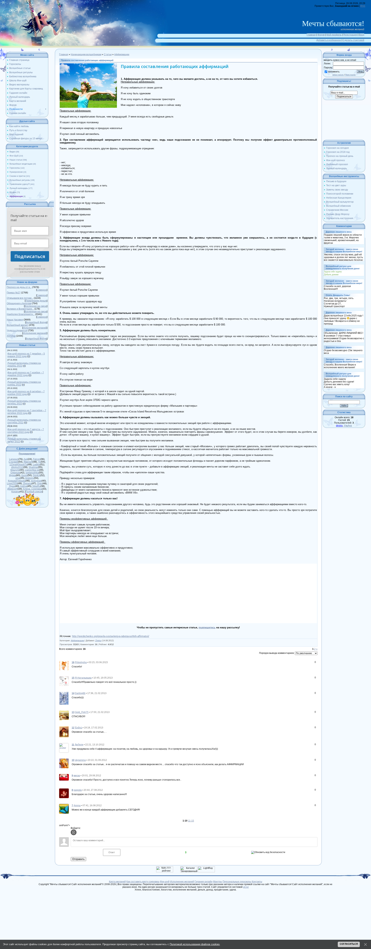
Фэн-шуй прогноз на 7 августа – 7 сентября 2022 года (25, 430)
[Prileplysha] (64, 665)
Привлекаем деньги (36, 300)
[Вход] (74, 832)
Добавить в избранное (328, 40)
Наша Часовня (15, 319)
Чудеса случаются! (17, 330)
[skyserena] (64, 763)
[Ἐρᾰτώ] (64, 731)
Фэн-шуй (164, 881)
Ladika (36, 464)
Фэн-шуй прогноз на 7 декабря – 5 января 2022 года (26, 355)
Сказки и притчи (17, 176)
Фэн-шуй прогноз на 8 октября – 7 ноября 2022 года (26, 393)
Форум (321, 34)
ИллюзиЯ (12, 489)
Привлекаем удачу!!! (19, 184)
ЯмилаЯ (28, 461)
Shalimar (33, 467)
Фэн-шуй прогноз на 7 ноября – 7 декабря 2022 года (25, 374)
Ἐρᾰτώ (78, 727)
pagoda (78, 790)
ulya (17, 478)
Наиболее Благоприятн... (21, 314)
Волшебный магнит (17, 325)
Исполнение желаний (35, 327)
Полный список (34, 491)
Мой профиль (333, 34)
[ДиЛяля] (64, 748)
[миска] (64, 777)
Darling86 (80, 693)
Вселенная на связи (36, 306)
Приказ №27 (13, 292)
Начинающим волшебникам (86, 54)
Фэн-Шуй (13, 156)
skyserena (80, 760)
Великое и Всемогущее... (20, 309)
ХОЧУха (11, 336)
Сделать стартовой (353, 40)
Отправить (78, 859)
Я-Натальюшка (83, 677)
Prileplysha (81, 662)
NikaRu (36, 486)
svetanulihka (32, 472)
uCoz (246, 887)
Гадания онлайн (204, 881)
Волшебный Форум (36, 322)
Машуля (15, 470)
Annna (77, 805)
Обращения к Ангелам (19, 303)
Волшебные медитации (20, 164)
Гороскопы (14, 168)
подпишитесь (207, 627)
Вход (361, 34)
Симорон (42, 290)
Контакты (257, 881)
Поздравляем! (27, 453)
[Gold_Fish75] (64, 715)
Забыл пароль (338, 75)
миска (77, 775)
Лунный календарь (18, 188)
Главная (311, 34)
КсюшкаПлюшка (17, 480)
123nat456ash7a (18, 464)
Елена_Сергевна (32, 489)
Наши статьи (15, 160)
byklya (23, 486)
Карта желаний (117, 881)
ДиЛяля (79, 744)
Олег (39, 483)
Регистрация (350, 34)
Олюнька (15, 472)
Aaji (26, 459)
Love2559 (12, 483)
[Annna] (64, 808)
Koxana (15, 491)
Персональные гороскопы (237, 881)
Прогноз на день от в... (19, 287)
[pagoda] (64, 793)
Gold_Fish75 (81, 712)
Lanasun (13, 459)
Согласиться (349, 944)
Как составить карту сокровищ (142, 881)
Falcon (36, 459)
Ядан (12, 486)
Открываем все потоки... (20, 298)
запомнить (334, 71)
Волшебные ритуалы (19, 180)
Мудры (12, 192)
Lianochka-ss (32, 470)
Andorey (29, 478)
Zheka (98, 640)
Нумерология (16, 172)
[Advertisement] (124, 593)
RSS (362, 6)
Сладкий (13, 461)
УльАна (348, 425)
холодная (36, 480)
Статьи (108, 54)
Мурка (12, 475)
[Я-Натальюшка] (64, 681)
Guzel (24, 475)
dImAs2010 (17, 467)
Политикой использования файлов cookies (195, 944)
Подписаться (29, 256)
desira (339, 425)
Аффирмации (16, 196)
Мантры (217, 881)
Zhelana (27, 483)
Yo (39, 461)
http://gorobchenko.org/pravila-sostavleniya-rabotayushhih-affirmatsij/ (110, 636)
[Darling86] (64, 698)
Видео (12, 151)
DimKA (36, 475)
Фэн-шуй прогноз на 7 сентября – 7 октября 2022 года (26, 412)
